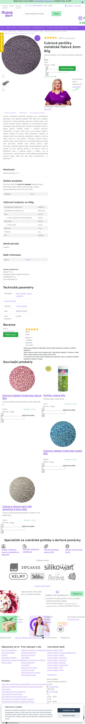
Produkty (14, 31)
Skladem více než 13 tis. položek (33, 660)
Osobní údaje (7, 663)
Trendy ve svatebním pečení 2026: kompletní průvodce (22, 687)
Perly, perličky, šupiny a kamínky (57, 31)
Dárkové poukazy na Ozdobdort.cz (34, 650)
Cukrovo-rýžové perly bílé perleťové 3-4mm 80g (17, 508)
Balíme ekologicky (28, 663)
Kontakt (11, 5)
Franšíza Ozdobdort (28, 653)
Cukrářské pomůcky (24, 27)
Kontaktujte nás (73, 619)
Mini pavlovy (6, 689)
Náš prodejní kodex (28, 675)
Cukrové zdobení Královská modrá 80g (62, 452)
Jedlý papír (74, 27)
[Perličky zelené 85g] (63, 378)
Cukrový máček (10, 301)
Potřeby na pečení (11, 27)
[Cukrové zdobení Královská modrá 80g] (63, 434)
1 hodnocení (69, 38)
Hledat (56, 14)
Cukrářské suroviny (38, 27)
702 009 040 (53, 687)
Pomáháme (25, 665)
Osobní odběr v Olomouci (57, 660)
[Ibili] (14, 567)
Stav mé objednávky (9, 650)
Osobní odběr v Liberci (55, 655)
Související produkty (37, 113)
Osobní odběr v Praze (55, 670)
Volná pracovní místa (29, 667)
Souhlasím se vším (69, 710)
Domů (5, 31)
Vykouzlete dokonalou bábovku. (14, 692)
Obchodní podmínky (9, 658)
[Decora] (56, 576)
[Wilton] (37, 576)
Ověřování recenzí (27, 670)
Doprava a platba (4, 6)
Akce (2, 27)
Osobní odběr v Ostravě (56, 663)
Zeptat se (47, 109)
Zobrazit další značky (42, 586)
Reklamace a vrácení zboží (11, 660)
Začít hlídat (76, 87)
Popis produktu (10, 113)
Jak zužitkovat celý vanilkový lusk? (14, 697)
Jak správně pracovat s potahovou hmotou (18, 701)
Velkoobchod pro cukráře (30, 672)
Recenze (22, 113)
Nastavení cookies (69, 715)
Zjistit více (18, 622)
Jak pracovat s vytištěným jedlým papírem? (18, 699)
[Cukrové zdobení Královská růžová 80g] (22, 378)
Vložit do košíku (67, 68)
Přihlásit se (77, 594)
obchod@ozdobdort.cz (33, 638)
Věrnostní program (18, 6)
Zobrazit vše (52, 675)
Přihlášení (70, 5)
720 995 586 (53, 692)
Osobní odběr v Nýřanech (57, 658)
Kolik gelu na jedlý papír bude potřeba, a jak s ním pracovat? (24, 684)
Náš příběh (25, 658)
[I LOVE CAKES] (30, 567)
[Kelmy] (18, 576)
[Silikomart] (59, 567)
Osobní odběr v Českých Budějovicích (61, 653)
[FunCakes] (72, 576)
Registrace (78, 5)
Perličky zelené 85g (54, 395)
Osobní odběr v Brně (55, 650)
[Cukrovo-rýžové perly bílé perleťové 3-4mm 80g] (22, 489)
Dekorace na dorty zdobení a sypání (58, 27)
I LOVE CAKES (21, 306)
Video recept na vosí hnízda (12, 694)
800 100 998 (20, 638)
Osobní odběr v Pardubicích (57, 665)
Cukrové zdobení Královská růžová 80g (21, 397)
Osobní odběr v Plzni (55, 667)
